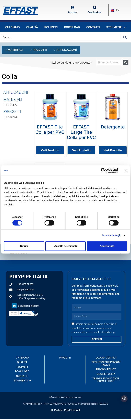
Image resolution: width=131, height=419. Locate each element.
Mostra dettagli (111, 235)
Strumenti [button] (114, 27)
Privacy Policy (106, 369)
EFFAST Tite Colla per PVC (49, 129)
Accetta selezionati (65, 246)
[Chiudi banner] (126, 170)
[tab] (14, 50)
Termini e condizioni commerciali (106, 380)
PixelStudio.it (72, 410)
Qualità (32, 27)
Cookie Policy (106, 374)
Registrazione (94, 12)
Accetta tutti (107, 246)
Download (72, 27)
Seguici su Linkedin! (28, 305)
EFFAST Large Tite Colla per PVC (81, 132)
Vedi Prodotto (50, 150)
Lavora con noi (106, 357)
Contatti (93, 27)
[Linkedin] (14, 305)
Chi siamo (12, 27)
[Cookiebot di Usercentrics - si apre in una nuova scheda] (103, 170)
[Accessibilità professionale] (124, 398)
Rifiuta (24, 246)
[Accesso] (72, 7)
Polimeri (51, 27)
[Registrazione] (94, 7)
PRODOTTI (65, 357)
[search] (125, 37)
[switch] (49, 223)
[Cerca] (125, 62)
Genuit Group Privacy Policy (106, 363)
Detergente (113, 126)
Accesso (72, 12)
